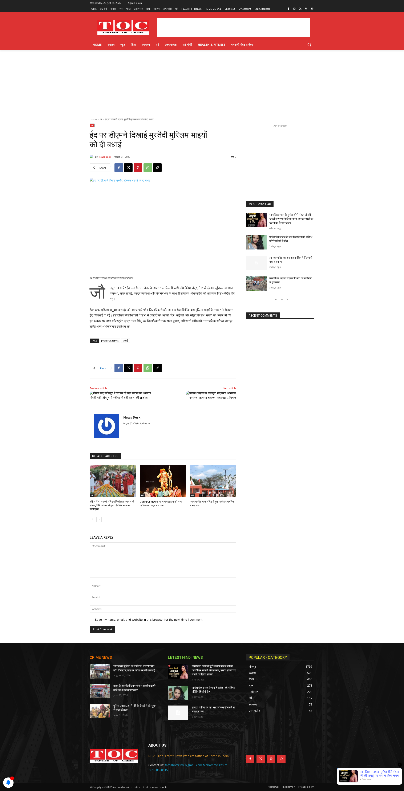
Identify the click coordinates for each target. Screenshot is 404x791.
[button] (309, 45)
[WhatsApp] (148, 167)
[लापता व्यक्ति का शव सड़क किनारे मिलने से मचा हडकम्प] (256, 263)
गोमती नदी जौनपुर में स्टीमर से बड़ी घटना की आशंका (120, 398)
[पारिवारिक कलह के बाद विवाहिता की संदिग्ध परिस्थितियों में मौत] (256, 242)
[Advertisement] (202, 81)
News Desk (104, 156)
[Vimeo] (306, 9)
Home (93, 119)
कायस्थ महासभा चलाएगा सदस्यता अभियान (212, 398)
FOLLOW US (256, 745)
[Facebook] (288, 9)
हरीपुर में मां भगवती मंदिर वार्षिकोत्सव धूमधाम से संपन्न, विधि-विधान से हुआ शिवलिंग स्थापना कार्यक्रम (112, 505)
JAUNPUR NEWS (110, 340)
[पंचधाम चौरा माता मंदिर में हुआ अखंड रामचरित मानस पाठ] (213, 481)
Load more (278, 299)
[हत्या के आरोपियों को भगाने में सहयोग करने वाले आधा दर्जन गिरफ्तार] (100, 691)
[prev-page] (92, 519)
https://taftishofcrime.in (136, 423)
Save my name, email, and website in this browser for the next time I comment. (149, 619)
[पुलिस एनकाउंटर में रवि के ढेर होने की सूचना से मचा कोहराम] (100, 711)
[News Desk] (92, 157)
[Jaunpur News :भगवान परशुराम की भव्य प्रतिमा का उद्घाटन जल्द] (163, 481)
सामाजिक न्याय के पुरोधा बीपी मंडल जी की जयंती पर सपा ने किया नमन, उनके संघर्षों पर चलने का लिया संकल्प (291, 219)
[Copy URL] (157, 167)
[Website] (271, 759)
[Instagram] (294, 9)
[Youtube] (312, 9)
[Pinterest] (138, 167)
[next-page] (99, 519)
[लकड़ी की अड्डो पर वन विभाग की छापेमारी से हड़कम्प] (256, 283)
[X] (300, 9)
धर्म (101, 119)
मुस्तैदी (125, 340)
